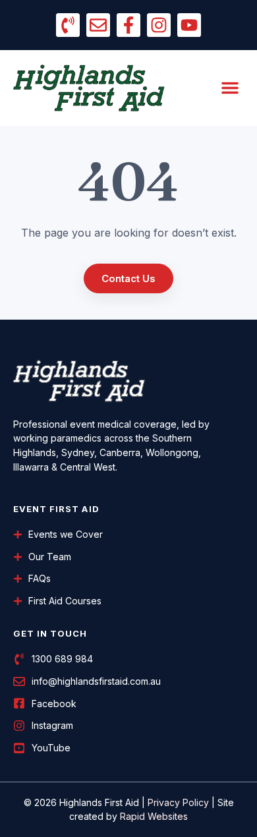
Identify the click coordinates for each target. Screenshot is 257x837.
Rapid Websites (154, 816)
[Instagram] (159, 25)
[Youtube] (189, 25)
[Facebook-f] (128, 25)
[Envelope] (98, 25)
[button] (230, 87)
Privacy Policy (178, 802)
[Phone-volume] (68, 25)
